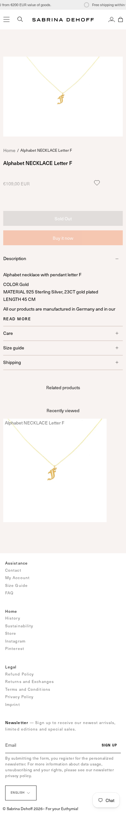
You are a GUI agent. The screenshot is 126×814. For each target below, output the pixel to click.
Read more (17, 319)
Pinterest (14, 648)
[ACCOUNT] (111, 19)
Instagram (15, 641)
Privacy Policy (19, 696)
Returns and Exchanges (29, 681)
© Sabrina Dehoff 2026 (23, 808)
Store (10, 633)
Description (14, 258)
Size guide (13, 347)
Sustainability (19, 626)
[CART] (120, 19)
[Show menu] (6, 19)
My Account (17, 577)
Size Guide (16, 585)
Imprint (12, 704)
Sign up (109, 745)
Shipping (12, 362)
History (12, 618)
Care (8, 333)
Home (9, 150)
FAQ (9, 593)
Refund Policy (19, 674)
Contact (13, 570)
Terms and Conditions (27, 689)
